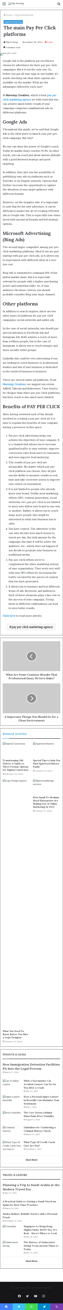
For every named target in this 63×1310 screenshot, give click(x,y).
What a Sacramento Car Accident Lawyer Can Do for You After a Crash (40, 1084)
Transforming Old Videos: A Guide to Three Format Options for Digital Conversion (15, 765)
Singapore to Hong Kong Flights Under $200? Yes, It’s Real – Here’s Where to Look (40, 1230)
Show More (31, 1159)
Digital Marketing (24, 15)
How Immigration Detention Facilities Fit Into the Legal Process (31, 1066)
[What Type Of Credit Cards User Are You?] (12, 1147)
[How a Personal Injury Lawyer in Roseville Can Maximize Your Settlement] (12, 1101)
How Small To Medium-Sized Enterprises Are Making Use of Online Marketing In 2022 (46, 802)
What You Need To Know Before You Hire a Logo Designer (15, 1034)
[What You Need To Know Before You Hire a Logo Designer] (16, 903)
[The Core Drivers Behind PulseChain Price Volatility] (12, 1117)
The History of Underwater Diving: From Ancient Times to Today (41, 1246)
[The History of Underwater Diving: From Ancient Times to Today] (12, 1247)
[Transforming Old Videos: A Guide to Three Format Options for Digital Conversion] (16, 749)
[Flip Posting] (16, 3)
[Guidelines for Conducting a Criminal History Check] (12, 1132)
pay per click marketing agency (32, 627)
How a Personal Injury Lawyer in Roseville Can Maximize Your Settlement (41, 1100)
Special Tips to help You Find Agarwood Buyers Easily (46, 763)
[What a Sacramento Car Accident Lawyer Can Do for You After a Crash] (12, 1085)
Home (9, 15)
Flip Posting (12, 42)
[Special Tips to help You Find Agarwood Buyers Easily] (46, 749)
